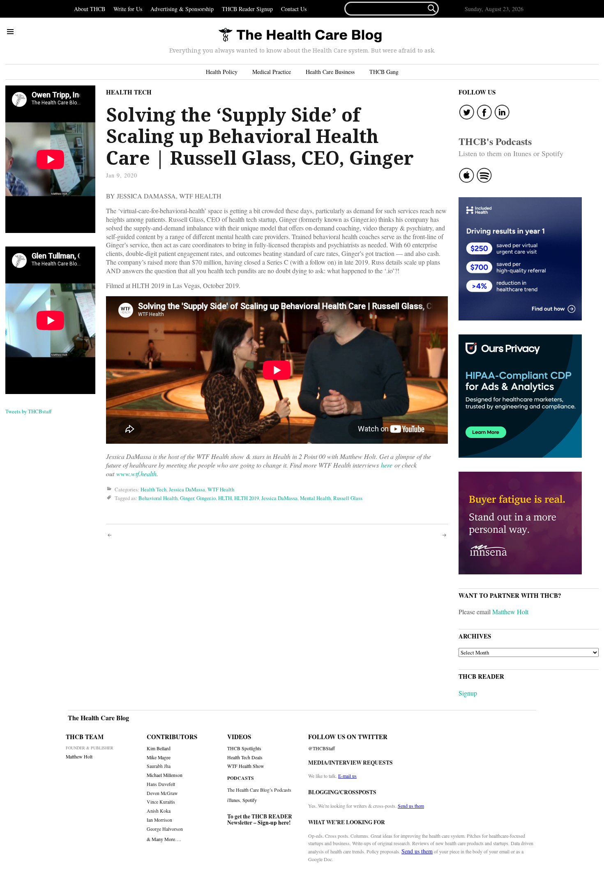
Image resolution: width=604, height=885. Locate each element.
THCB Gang (384, 72)
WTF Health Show (245, 766)
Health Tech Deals (245, 757)
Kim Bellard (159, 748)
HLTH (225, 498)
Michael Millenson (164, 775)
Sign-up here (273, 822)
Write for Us (127, 9)
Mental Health (315, 498)
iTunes (233, 800)
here (386, 465)
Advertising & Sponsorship (182, 9)
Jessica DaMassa (187, 489)
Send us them (411, 805)
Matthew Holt (510, 611)
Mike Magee (159, 757)
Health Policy (221, 72)
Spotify (249, 800)
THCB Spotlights (244, 748)
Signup (468, 693)
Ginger (187, 498)
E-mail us (347, 775)
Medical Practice (271, 72)
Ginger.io (206, 498)
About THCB (89, 9)
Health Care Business (330, 72)
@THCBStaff (321, 748)
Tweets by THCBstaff (28, 411)
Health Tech (129, 92)
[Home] (300, 35)
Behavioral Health (158, 498)
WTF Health (220, 489)
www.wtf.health (136, 473)
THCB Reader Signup (247, 9)
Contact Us (294, 9)
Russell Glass (347, 498)
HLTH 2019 (246, 498)
